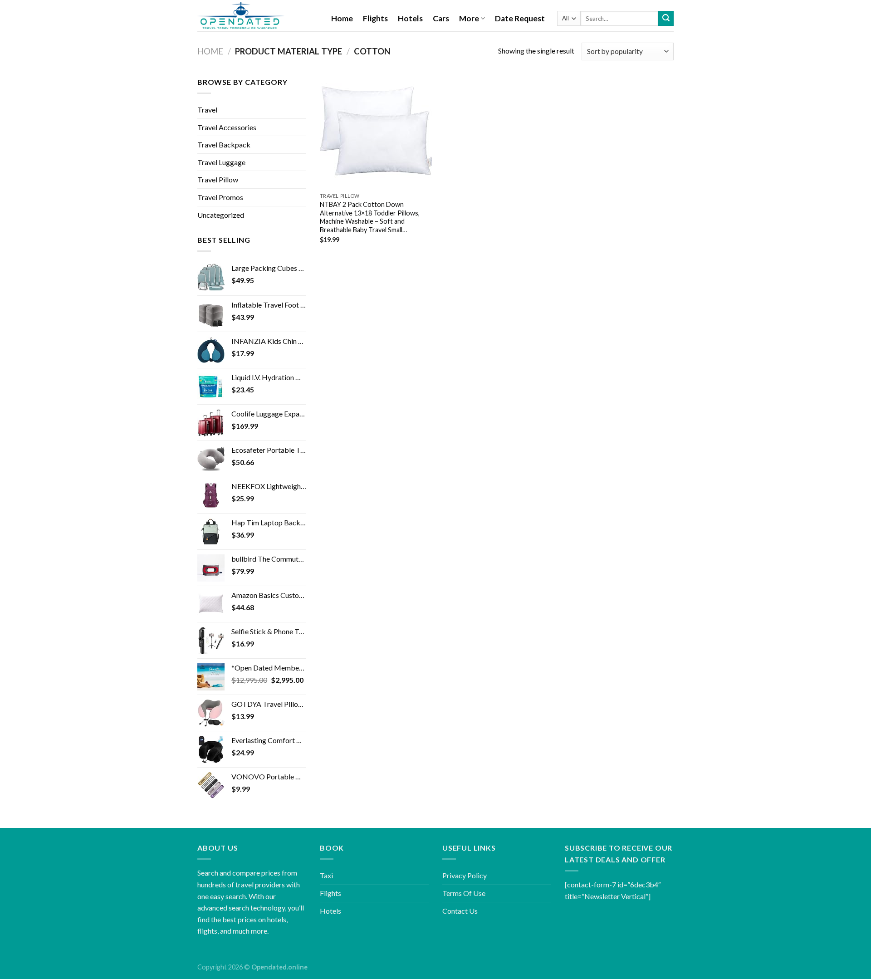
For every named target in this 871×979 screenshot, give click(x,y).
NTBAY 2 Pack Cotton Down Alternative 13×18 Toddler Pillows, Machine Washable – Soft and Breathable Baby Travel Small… (370, 217)
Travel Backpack (223, 144)
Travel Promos (220, 197)
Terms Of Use (463, 893)
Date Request (520, 18)
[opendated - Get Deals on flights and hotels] (257, 15)
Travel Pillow (217, 179)
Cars (441, 18)
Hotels (410, 18)
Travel (207, 109)
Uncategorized (220, 214)
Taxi (326, 875)
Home (342, 18)
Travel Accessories (226, 127)
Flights (375, 18)
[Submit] (666, 18)
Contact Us (460, 910)
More (469, 18)
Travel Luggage (221, 162)
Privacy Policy (464, 875)
